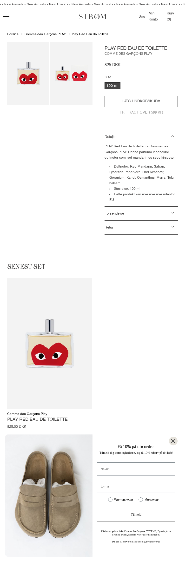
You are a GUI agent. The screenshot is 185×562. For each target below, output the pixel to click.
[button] (142, 16)
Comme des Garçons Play (128, 53)
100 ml (112, 86)
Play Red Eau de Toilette (90, 34)
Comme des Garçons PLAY (45, 34)
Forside (13, 34)
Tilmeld (136, 514)
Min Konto (154, 16)
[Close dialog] (173, 441)
